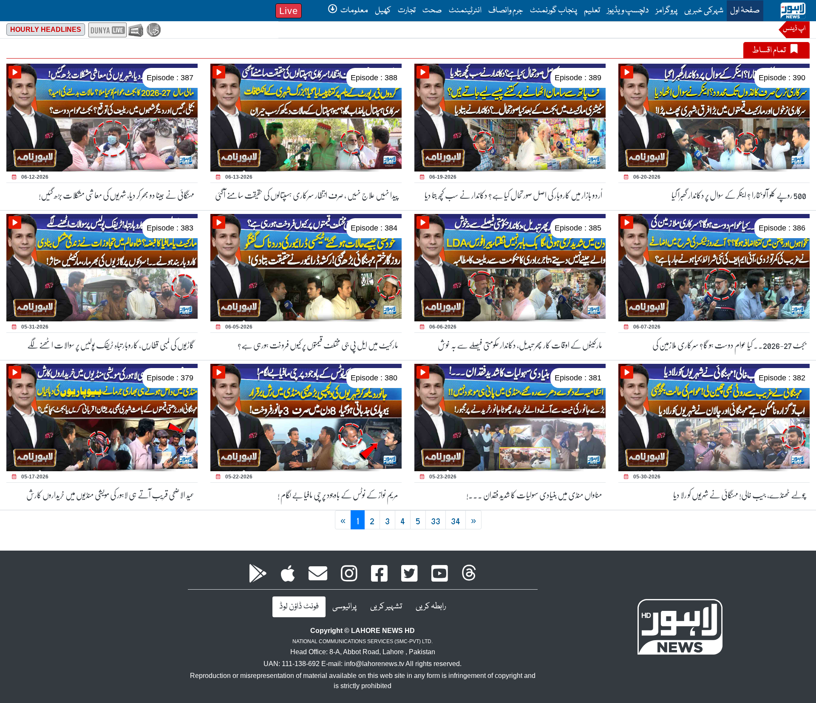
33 (435, 520)
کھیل (383, 10)
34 (455, 520)
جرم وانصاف (505, 10)
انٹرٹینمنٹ (465, 10)
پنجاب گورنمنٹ (553, 10)
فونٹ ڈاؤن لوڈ (299, 606)
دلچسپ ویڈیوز (628, 10)
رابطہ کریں (431, 606)
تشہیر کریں (386, 606)
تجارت (407, 10)
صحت (432, 10)
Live (288, 11)
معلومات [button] (353, 10)
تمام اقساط (769, 50)
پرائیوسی (344, 606)
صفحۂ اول (743, 10)
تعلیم (592, 10)
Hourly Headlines (45, 29)
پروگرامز (666, 10)
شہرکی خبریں (703, 10)
